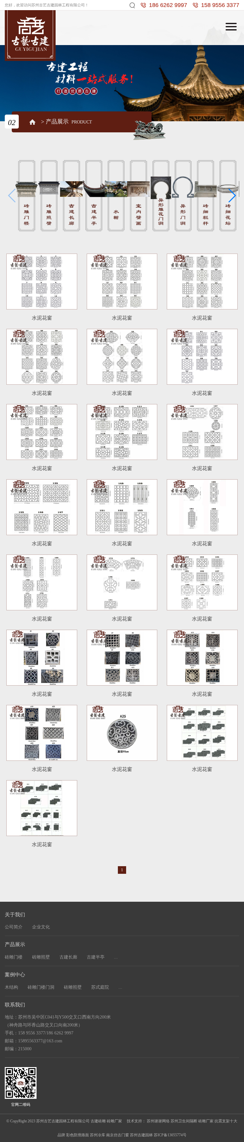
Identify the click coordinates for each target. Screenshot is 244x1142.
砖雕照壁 (41, 957)
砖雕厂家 (206, 1121)
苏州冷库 (97, 1135)
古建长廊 (68, 957)
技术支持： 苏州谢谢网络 (148, 1121)
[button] (231, 196)
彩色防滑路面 (77, 1135)
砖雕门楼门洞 (41, 987)
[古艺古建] (30, 35)
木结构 (11, 987)
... (116, 957)
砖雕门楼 (14, 957)
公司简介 (14, 927)
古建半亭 (96, 957)
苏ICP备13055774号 (170, 1135)
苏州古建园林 (141, 1135)
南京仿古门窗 (117, 1135)
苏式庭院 (100, 987)
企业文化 (41, 927)
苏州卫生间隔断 (184, 1121)
